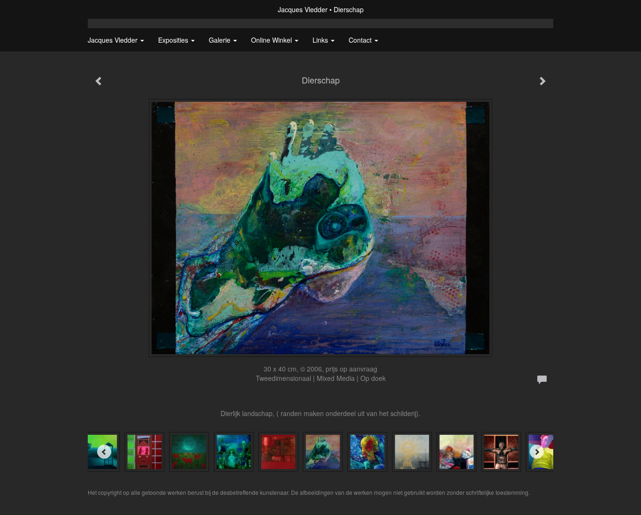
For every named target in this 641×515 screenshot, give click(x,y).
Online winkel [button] (272, 40)
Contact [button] (361, 40)
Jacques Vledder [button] (113, 40)
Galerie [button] (220, 40)
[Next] (537, 452)
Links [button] (321, 40)
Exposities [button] (174, 40)
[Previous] (104, 452)
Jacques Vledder (303, 9)
